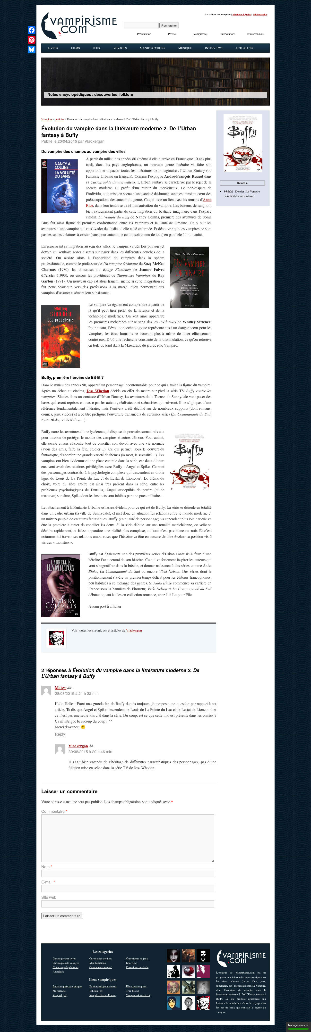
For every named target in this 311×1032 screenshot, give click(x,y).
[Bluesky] (31, 49)
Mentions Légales (242, 14)
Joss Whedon (97, 390)
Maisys (60, 687)
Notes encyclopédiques (65, 967)
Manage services (298, 1025)
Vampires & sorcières (138, 995)
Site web (48, 897)
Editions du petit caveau (102, 986)
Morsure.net (59, 990)
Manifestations (152, 48)
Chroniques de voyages (66, 963)
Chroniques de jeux (137, 958)
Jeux (96, 48)
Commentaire (54, 811)
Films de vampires (136, 986)
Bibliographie (260, 14)
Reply (60, 734)
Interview (131, 963)
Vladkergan (94, 141)
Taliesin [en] (96, 990)
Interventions (227, 34)
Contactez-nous (256, 34)
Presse (172, 34)
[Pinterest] (31, 40)
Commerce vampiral (100, 967)
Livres (53, 48)
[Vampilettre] (199, 34)
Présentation (144, 34)
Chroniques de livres (64, 958)
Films (75, 48)
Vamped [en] (60, 995)
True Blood (132, 990)
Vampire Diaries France (102, 995)
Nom (46, 866)
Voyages (120, 48)
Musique (185, 48)
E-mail (48, 882)
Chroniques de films (100, 958)
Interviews (214, 48)
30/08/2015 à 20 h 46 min (90, 751)
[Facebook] (31, 30)
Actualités (244, 48)
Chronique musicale (137, 967)
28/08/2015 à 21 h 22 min (77, 693)
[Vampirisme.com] (79, 38)
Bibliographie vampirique (67, 986)
